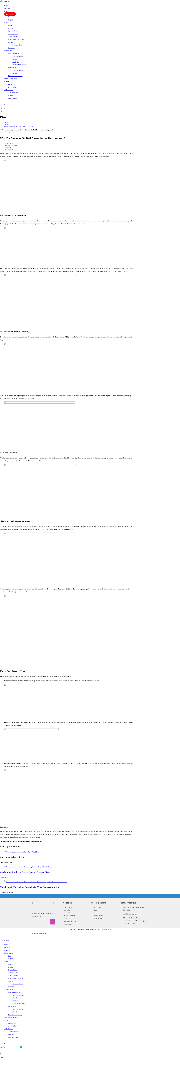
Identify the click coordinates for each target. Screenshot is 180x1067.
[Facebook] (34, 921)
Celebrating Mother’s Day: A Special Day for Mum (25, 872)
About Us (7, 947)
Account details (13, 1031)
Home (6, 944)
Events (10, 967)
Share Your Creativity (15, 1015)
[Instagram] (52, 921)
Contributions (8, 989)
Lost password (13, 1037)
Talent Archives (13, 975)
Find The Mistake (18, 995)
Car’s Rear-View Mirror (12, 857)
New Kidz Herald (14, 992)
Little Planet (12, 1006)
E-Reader (11, 1034)
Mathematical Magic (19, 1003)
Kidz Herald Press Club (16, 978)
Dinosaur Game (17, 984)
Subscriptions (8, 953)
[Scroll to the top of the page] (1, 937)
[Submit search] (21, 1047)
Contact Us (12, 1023)
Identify (15, 998)
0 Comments (9, 149)
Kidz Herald (9, 143)
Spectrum (8, 147)
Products (7, 950)
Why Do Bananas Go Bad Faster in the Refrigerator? (18, 126)
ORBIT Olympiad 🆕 (11, 1017)
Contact (6, 1020)
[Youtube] (46, 921)
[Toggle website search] (5, 104)
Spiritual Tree (12, 970)
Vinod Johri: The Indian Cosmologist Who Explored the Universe (32, 887)
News (10, 964)
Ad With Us (12, 1026)
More (6, 961)
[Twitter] (40, 921)
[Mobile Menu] (3, 111)
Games (10, 981)
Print (9, 956)
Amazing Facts (13, 973)
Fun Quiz (15, 1001)
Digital (10, 958)
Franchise (11, 987)
